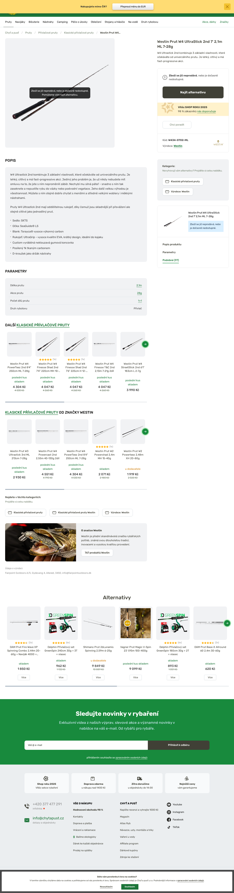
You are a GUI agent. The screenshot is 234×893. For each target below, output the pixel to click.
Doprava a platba (82, 823)
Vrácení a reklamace (84, 830)
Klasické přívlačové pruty (79, 32)
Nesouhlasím (106, 886)
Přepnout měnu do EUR (133, 6)
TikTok (176, 827)
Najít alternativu (193, 92)
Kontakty (78, 816)
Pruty (28, 32)
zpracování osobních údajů (190, 880)
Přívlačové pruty (48, 32)
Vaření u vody (127, 836)
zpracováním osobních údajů (131, 757)
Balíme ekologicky (86, 836)
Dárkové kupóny (129, 850)
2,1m (139, 285)
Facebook (178, 819)
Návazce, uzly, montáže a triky (136, 830)
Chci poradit (177, 124)
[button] (145, 344)
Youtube (177, 804)
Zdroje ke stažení (129, 857)
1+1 (140, 300)
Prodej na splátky (82, 850)
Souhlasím (130, 886)
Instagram (178, 812)
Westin (178, 145)
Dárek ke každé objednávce (88, 843)
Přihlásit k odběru (178, 745)
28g (139, 293)
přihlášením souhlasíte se (117, 757)
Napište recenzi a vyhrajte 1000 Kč (139, 809)
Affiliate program (129, 843)
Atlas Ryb (125, 823)
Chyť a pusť (12, 32)
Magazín (124, 816)
